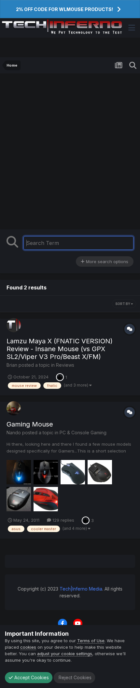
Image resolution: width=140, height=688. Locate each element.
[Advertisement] (70, 153)
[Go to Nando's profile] (14, 408)
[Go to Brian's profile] (14, 325)
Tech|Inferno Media (81, 589)
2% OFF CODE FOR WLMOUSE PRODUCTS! (64, 9)
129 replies (62, 520)
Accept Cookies (31, 677)
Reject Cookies (74, 677)
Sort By (123, 304)
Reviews (65, 365)
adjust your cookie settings (64, 653)
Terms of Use (91, 640)
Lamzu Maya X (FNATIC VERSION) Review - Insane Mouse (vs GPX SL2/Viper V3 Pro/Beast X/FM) (60, 349)
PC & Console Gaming (83, 432)
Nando (14, 432)
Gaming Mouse (30, 424)
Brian (12, 365)
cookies (28, 647)
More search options (106, 261)
